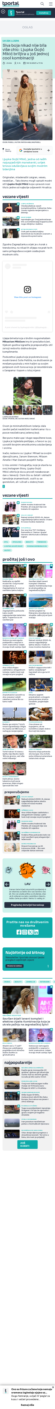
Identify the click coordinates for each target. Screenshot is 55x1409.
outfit (7, 550)
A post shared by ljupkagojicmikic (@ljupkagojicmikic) (28, 327)
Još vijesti (24, 1144)
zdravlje (30, 982)
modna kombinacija (37, 546)
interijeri (45, 982)
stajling (17, 542)
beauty (29, 542)
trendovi (41, 542)
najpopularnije (18, 1062)
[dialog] (27, 1397)
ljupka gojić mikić (13, 546)
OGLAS (27, 27)
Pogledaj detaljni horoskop (27, 905)
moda (7, 982)
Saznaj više (27, 1405)
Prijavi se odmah (14, 966)
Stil (6, 542)
